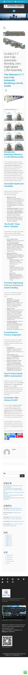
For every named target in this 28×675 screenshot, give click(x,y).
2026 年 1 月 (9, 541)
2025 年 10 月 (9, 545)
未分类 (7, 563)
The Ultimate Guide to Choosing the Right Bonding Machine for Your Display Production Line (13, 490)
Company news (9, 555)
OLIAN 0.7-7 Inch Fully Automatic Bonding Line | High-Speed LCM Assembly (13, 62)
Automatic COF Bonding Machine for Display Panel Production (13, 495)
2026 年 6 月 (9, 536)
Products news (9, 559)
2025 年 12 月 (9, 543)
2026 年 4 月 (9, 539)
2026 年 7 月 (9, 535)
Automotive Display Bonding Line (17, 521)
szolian (21, 655)
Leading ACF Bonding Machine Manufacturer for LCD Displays (13, 498)
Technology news (10, 561)
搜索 (4, 473)
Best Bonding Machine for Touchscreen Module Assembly (13, 493)
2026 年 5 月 (9, 537)
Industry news (9, 557)
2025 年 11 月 (9, 544)
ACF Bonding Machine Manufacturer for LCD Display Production (13, 486)
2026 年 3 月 (9, 540)
